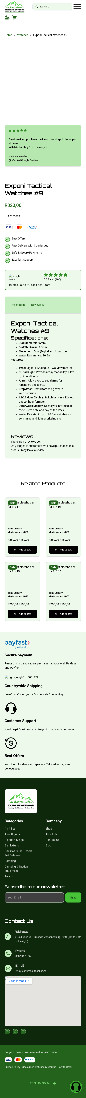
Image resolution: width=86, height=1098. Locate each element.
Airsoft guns (12, 834)
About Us (51, 834)
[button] (22, 550)
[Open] (77, 6)
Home (8, 35)
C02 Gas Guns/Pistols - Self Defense (19, 853)
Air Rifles (10, 828)
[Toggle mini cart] (14, 17)
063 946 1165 (23, 956)
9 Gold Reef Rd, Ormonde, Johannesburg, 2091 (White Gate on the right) (48, 939)
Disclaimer (27, 1066)
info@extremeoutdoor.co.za (30, 970)
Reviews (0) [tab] (38, 304)
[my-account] (7, 17)
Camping (10, 861)
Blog (48, 845)
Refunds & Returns (45, 1066)
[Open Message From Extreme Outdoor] (76, 1087)
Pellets (9, 876)
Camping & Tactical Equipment (16, 868)
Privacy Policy (12, 1066)
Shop (49, 828)
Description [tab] (18, 304)
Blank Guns (12, 845)
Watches (22, 35)
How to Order (64, 1066)
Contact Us (52, 839)
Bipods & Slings (14, 839)
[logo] (15, 6)
